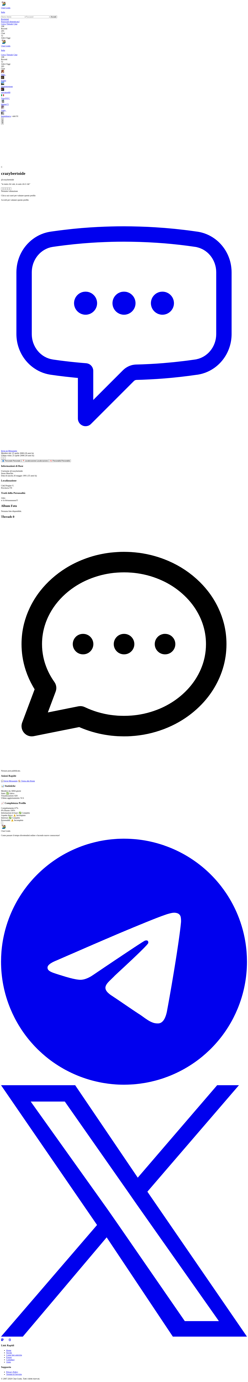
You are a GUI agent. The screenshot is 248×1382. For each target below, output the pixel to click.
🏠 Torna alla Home (26, 781)
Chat (15, 24)
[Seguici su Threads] (10, 1340)
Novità (9, 1353)
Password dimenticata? (10, 22)
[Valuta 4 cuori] (8, 188)
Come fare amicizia (14, 1355)
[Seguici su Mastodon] (2, 1340)
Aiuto (8, 1362)
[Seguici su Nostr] (6, 1340)
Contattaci (10, 1360)
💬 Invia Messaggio (9, 781)
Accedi (53, 17)
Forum (9, 1357)
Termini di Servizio (14, 1374)
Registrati (5, 19)
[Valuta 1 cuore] (2, 188)
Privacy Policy (12, 1372)
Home (8, 1350)
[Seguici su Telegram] (124, 1084)
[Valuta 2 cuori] (4, 188)
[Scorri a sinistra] (2, 458)
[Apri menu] (2, 822)
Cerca (3, 24)
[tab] (11, 460)
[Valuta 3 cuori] (6, 188)
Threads (9, 24)
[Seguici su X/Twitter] (124, 1336)
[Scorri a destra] (5, 458)
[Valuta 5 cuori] (10, 188)
